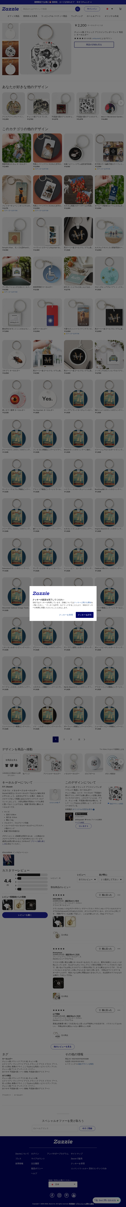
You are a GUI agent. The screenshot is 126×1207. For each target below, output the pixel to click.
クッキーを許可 (85, 615)
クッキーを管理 (66, 615)
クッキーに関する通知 (82, 602)
